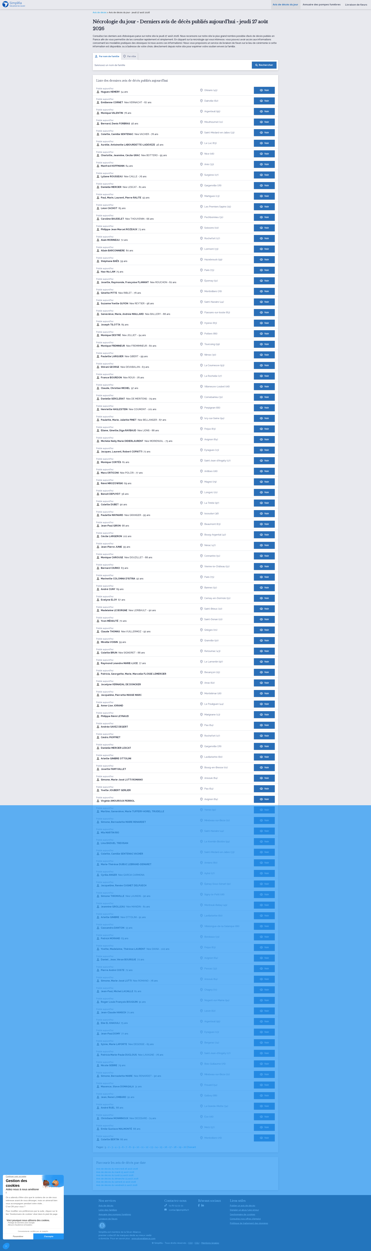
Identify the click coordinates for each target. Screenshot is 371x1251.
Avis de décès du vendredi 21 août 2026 (116, 1185)
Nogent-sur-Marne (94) (216, 1000)
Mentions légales (210, 1243)
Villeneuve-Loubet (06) (217, 386)
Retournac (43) (212, 651)
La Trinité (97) (211, 503)
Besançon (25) (212, 672)
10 (138, 1147)
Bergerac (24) (211, 1042)
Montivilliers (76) (213, 291)
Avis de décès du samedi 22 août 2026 (116, 1182)
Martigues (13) (212, 196)
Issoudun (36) (211, 513)
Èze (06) (208, 1116)
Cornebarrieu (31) (213, 397)
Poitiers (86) (210, 333)
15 (161, 1147)
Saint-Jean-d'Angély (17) (217, 460)
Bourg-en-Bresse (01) (216, 767)
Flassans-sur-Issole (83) (217, 312)
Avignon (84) (211, 439)
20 (184, 1147)
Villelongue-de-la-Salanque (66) (221, 926)
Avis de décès (100, 12)
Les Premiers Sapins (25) (217, 206)
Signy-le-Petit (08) (214, 894)
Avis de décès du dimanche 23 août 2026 (117, 1178)
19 (180, 1147)
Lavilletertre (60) (213, 757)
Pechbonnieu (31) (213, 217)
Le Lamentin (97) (213, 661)
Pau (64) (208, 725)
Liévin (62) (209, 1010)
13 (151, 1147)
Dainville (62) (211, 100)
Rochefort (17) (212, 238)
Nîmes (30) (210, 354)
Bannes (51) (210, 587)
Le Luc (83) (210, 143)
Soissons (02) (211, 227)
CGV (190, 1243)
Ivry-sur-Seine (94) (214, 418)
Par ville (131, 56)
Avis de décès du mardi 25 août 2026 (115, 1172)
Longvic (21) (211, 492)
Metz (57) (209, 1127)
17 (170, 1147)
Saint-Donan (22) (213, 619)
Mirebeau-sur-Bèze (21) (217, 820)
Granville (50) (211, 640)
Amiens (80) (210, 862)
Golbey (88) (210, 1095)
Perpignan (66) (212, 407)
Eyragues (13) (211, 450)
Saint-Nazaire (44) (214, 302)
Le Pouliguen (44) (214, 704)
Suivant (192, 1147)
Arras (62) (209, 682)
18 (175, 1147)
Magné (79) (210, 481)
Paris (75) (209, 270)
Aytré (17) (209, 873)
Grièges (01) (210, 630)
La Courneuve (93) (214, 365)
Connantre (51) (212, 555)
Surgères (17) (211, 175)
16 (165, 1147)
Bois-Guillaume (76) (215, 1063)
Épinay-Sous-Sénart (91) (217, 884)
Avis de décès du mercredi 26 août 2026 (117, 1169)
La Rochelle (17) (213, 376)
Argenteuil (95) (212, 111)
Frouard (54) (210, 1085)
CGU (197, 1243)
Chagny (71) (210, 989)
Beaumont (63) (212, 524)
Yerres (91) (210, 809)
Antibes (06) (211, 471)
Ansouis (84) (211, 778)
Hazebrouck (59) (213, 259)
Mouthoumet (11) (213, 122)
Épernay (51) (211, 280)
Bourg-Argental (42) (215, 534)
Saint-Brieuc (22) (213, 608)
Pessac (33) (210, 968)
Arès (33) (209, 164)
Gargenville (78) (212, 185)
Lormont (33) (211, 249)
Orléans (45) (210, 90)
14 (156, 1147)
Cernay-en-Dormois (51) (217, 598)
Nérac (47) (210, 545)
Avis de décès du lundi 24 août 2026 (114, 1175)
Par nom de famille (109, 56)
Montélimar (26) (212, 693)
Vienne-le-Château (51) (217, 566)
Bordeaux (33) (211, 936)
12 (147, 1147)
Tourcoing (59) (212, 344)
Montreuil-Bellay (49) (215, 905)
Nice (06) (209, 153)
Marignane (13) (212, 714)
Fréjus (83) (210, 428)
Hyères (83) (210, 323)
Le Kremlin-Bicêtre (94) (217, 841)
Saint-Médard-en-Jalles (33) (219, 132)
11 (142, 1147)
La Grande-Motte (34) (216, 1106)
